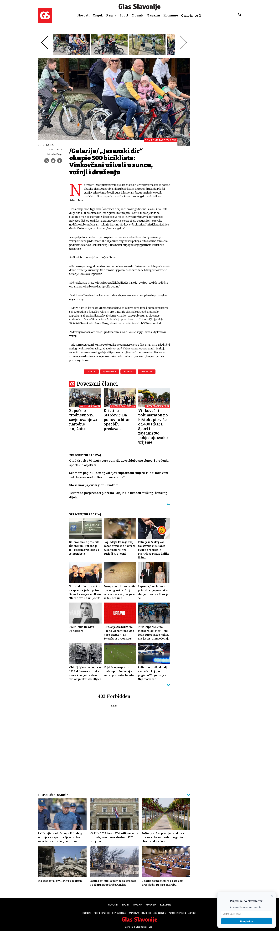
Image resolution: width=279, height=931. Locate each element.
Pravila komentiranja (177, 913)
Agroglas (192, 913)
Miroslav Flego (54, 154)
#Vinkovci (91, 371)
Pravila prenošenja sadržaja (153, 913)
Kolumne (170, 15)
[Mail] (53, 160)
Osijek (98, 15)
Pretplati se (246, 921)
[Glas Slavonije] (45, 21)
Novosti (83, 15)
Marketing (87, 913)
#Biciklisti (128, 371)
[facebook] (59, 160)
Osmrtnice (189, 15)
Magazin (153, 15)
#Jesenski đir (109, 371)
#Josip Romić (146, 371)
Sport (124, 15)
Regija (111, 15)
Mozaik (137, 15)
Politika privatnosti (102, 913)
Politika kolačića (119, 913)
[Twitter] (46, 160)
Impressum (134, 913)
